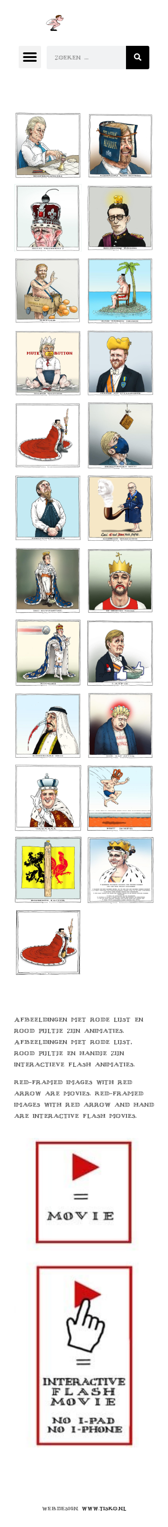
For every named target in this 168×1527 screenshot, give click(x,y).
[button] (30, 57)
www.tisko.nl (104, 1508)
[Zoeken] (137, 57)
